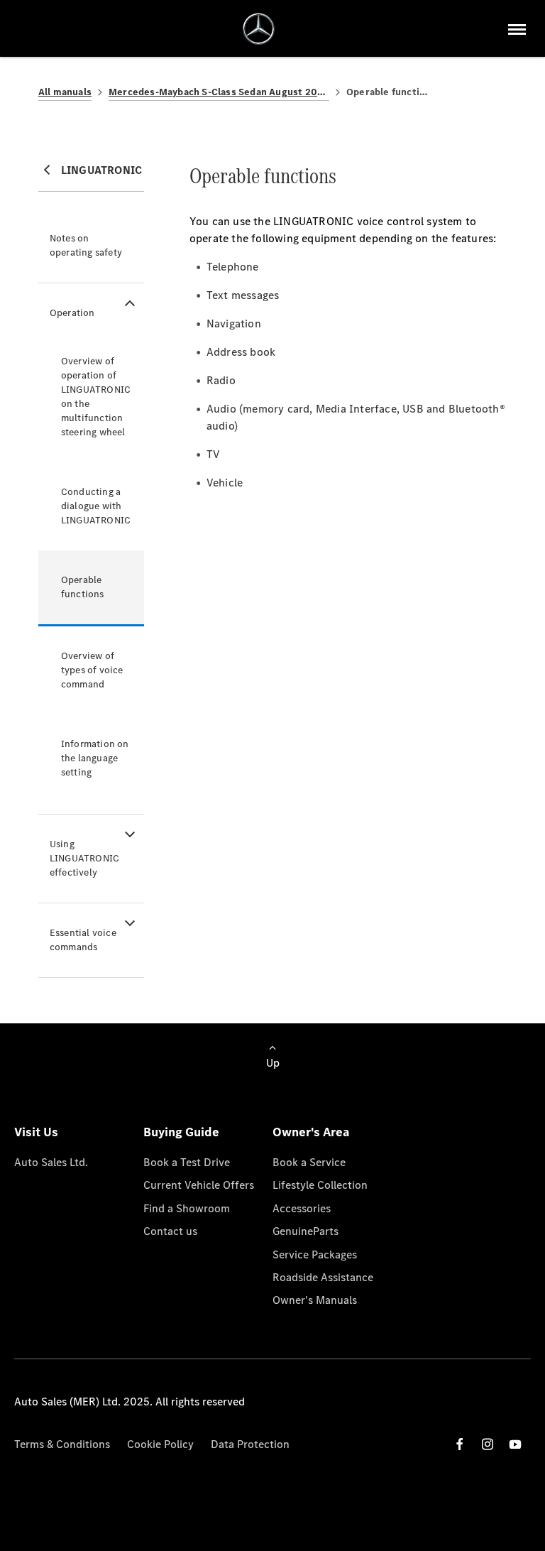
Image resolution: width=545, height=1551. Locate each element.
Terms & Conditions (62, 1444)
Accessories (301, 1208)
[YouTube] (515, 1444)
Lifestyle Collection (320, 1184)
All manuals (65, 92)
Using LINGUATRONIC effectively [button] (84, 858)
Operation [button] (72, 313)
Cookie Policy (160, 1444)
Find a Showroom (186, 1208)
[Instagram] (487, 1444)
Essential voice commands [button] (83, 940)
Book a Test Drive (186, 1162)
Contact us (170, 1231)
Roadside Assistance (322, 1277)
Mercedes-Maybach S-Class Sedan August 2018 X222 (219, 92)
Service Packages (314, 1254)
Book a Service (309, 1162)
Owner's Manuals (314, 1299)
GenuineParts (305, 1231)
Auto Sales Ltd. (51, 1162)
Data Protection (250, 1444)
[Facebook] (459, 1444)
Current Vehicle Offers (198, 1184)
